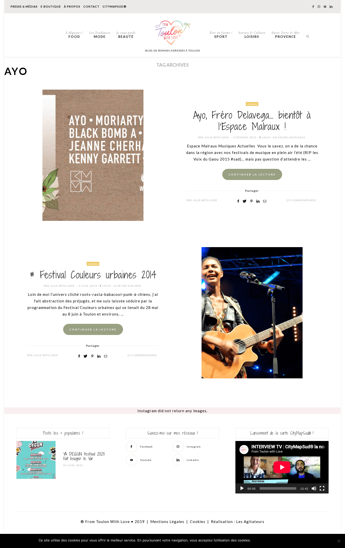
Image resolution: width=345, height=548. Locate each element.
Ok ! (266, 540)
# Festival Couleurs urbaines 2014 (93, 274)
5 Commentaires (303, 200)
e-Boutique (51, 6)
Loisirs (251, 35)
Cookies (197, 521)
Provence (286, 35)
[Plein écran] (322, 488)
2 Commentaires (144, 355)
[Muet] (313, 488)
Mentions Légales (167, 521)
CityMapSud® (115, 6)
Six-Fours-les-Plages (289, 137)
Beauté (126, 35)
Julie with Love (216, 137)
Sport (221, 35)
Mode (99, 35)
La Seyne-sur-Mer (127, 285)
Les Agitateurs (250, 521)
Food (74, 35)
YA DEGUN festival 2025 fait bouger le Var (84, 456)
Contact (91, 6)
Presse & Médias (24, 6)
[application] (282, 467)
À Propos (72, 6)
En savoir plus (294, 540)
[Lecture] (241, 488)
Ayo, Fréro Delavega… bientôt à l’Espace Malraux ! (252, 121)
